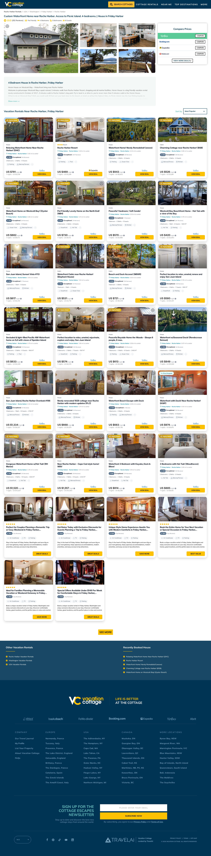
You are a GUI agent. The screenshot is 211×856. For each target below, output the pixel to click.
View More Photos (145, 27)
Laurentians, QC (130, 753)
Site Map (194, 838)
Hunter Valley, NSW (170, 758)
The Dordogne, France (57, 768)
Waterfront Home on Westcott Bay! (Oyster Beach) (27, 212)
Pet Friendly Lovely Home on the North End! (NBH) (78, 212)
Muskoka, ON (128, 738)
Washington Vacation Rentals (20, 660)
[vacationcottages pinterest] (53, 840)
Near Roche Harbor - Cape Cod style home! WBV (78, 465)
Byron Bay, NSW (168, 738)
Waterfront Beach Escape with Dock (126, 400)
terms (186, 838)
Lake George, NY (92, 777)
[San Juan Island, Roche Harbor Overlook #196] (28, 382)
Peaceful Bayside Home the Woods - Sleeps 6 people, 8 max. (131, 338)
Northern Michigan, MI (95, 782)
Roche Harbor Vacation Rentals (21, 657)
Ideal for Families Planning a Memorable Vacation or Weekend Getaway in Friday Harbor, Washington (25, 591)
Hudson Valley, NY (93, 768)
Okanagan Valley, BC (132, 748)
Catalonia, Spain (54, 772)
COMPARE (200, 36)
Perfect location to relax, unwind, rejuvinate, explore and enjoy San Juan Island (78, 338)
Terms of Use (157, 822)
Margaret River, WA (170, 743)
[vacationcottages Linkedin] (72, 840)
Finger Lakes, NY (92, 772)
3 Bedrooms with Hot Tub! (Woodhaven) (179, 464)
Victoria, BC (128, 782)
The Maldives (166, 777)
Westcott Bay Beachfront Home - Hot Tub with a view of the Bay (182, 212)
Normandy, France (55, 738)
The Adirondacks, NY (94, 738)
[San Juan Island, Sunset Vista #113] (28, 256)
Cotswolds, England (56, 758)
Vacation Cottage (173, 841)
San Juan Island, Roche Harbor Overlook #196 (28, 400)
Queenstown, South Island (173, 768)
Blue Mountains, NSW (171, 753)
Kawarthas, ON (129, 772)
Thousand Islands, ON (133, 758)
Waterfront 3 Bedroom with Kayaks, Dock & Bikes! (129, 465)
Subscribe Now (133, 816)
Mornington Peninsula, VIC (173, 748)
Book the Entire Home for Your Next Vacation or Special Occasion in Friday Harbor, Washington (181, 528)
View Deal (41, 174)
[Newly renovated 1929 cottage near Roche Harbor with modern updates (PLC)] (79, 382)
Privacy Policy (140, 822)
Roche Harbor (59, 12)
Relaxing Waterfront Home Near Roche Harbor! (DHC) (24, 149)
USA (25, 12)
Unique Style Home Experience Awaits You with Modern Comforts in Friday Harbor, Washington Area (129, 528)
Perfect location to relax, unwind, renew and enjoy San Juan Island (181, 275)
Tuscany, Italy (53, 743)
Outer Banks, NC (92, 763)
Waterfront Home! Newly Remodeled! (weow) (131, 148)
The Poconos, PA (92, 758)
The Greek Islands (55, 777)
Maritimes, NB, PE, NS (133, 768)
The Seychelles (167, 782)
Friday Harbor (46, 12)
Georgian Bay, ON (131, 743)
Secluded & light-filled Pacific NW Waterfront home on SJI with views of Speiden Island (28, 338)
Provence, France (54, 748)
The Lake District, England (59, 753)
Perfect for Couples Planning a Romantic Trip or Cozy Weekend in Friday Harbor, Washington (27, 528)
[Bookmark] (7, 26)
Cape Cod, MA (91, 748)
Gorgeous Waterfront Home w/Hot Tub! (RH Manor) (27, 465)
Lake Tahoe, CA (92, 753)
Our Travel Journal (24, 738)
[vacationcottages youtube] (66, 840)
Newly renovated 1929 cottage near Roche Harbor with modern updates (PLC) (78, 402)
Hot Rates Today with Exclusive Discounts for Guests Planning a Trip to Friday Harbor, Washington (79, 528)
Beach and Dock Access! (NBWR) (125, 274)
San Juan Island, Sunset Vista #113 (23, 274)
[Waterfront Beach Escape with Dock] (131, 382)
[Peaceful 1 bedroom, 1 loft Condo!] (131, 193)
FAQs (17, 758)
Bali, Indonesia (167, 772)
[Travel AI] (119, 840)
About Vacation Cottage (27, 753)
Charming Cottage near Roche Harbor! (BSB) (181, 148)
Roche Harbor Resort (67, 148)
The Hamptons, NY (93, 743)
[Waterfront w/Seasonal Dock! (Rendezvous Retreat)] (182, 319)
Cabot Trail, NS (129, 763)
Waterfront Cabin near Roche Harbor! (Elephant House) (75, 275)
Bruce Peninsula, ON (132, 777)
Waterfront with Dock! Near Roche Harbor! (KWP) (180, 402)
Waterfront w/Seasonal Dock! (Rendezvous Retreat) (181, 338)
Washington (34, 12)
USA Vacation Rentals (17, 664)
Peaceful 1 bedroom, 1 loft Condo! (125, 211)
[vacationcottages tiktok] (59, 840)
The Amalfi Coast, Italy (57, 782)
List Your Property (24, 748)
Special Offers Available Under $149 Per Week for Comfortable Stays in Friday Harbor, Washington (79, 591)
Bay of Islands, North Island (174, 763)
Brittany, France (54, 763)
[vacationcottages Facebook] (47, 840)
